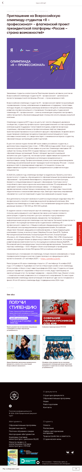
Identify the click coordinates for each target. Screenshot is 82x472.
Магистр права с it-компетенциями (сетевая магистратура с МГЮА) (20, 444)
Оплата (46, 425)
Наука (45, 401)
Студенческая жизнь (52, 439)
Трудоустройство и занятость (56, 436)
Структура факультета (53, 395)
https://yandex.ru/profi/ (50, 259)
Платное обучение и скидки (21, 431)
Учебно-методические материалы (53, 432)
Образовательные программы (56, 398)
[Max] (10, 406)
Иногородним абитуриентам (22, 434)
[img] (28, 452)
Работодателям (50, 404)
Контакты (47, 407)
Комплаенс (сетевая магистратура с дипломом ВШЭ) (24, 438)
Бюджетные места (17, 428)
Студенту (48, 421)
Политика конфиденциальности (20, 411)
